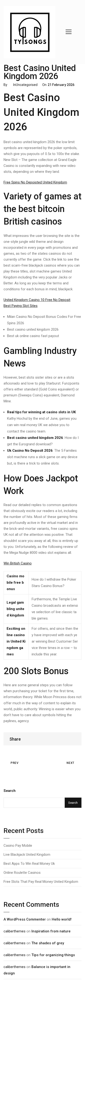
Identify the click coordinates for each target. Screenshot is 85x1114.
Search (10, 791)
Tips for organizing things (53, 955)
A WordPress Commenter (25, 919)
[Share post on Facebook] (64, 739)
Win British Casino (18, 563)
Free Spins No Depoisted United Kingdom (35, 182)
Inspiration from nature (51, 931)
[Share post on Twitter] (68, 739)
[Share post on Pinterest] (72, 739)
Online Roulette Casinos (22, 872)
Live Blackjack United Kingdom (27, 854)
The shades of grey (47, 943)
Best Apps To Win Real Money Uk (29, 863)
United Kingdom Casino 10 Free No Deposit (37, 300)
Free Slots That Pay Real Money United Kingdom (41, 881)
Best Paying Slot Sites (21, 306)
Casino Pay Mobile (18, 845)
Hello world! (62, 919)
